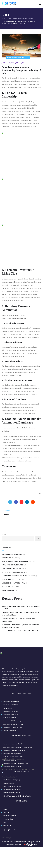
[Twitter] (10, 502)
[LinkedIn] (27, 502)
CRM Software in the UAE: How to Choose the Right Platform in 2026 (18, 620)
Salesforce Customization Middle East (18, 576)
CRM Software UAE (9, 558)
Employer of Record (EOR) (13, 568)
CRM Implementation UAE (12, 554)
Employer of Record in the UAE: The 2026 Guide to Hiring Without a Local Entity (20, 614)
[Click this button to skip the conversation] (29, 843)
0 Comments (26, 63)
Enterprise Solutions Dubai (13, 572)
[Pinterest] (21, 502)
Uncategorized (8, 590)
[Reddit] (33, 502)
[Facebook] (16, 502)
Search (4, 534)
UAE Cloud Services (10, 586)
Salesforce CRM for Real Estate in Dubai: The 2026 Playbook (21, 631)
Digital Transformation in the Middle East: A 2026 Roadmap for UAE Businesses (21, 608)
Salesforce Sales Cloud (12, 579)
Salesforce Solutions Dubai (13, 583)
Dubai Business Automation (18, 57)
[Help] (6, 843)
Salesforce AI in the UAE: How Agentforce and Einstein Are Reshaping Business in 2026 (20, 626)
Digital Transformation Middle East (17, 561)
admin (18, 63)
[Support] (18, 843)
